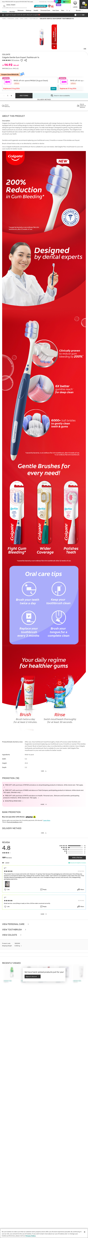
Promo (4, 12)
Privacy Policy (31, 1236)
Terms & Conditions (13, 822)
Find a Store (50, 1)
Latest (7, 863)
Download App (42, 1)
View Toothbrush (12, 929)
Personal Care (45, 10)
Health (36, 10)
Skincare (20, 10)
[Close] (84, 1232)
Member (12, 12)
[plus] (11, 96)
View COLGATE (10, 935)
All (3, 863)
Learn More (46, 820)
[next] (69, 10)
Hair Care (55, 10)
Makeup (28, 10)
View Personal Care (13, 924)
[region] (44, 1233)
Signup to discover (31, 976)
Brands (78, 10)
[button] (83, 4)
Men (62, 10)
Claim (53, 88)
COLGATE (6, 54)
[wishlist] (21, 60)
